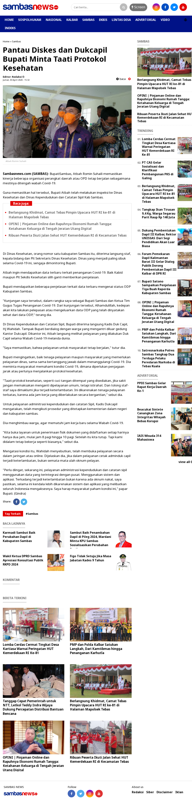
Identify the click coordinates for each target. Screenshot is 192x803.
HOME (9, 20)
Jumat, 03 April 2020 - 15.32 (16, 79)
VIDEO (165, 20)
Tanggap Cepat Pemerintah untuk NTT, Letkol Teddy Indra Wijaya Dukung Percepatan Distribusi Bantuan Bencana (33, 707)
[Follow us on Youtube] (99, 793)
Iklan (179, 792)
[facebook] (165, 7)
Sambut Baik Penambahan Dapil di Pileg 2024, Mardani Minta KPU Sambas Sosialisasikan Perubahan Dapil (90, 541)
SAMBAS (88, 20)
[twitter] (174, 7)
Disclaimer (165, 792)
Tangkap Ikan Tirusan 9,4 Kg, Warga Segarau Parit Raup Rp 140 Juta (158, 213)
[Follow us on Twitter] (80, 793)
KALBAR (72, 20)
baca (122, 78)
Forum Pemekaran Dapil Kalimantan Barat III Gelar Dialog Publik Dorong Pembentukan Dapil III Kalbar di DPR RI (159, 264)
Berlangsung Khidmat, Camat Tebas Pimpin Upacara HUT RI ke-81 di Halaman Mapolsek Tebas (98, 705)
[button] (185, 18)
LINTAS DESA (121, 20)
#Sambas (32, 513)
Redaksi (138, 792)
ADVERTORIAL (145, 20)
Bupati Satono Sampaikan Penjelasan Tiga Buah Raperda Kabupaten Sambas (159, 287)
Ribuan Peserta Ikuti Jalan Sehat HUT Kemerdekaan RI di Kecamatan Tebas (68, 235)
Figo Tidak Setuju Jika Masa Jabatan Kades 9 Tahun (90, 558)
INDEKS (10, 28)
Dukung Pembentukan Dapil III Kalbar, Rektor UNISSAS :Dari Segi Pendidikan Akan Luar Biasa (159, 238)
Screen (139, 7)
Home (6, 41)
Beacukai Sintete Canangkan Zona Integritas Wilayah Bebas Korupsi (151, 415)
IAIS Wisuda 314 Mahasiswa (149, 438)
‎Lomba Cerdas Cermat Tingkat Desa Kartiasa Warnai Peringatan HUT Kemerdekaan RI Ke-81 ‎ (31, 648)
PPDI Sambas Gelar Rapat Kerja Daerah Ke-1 (151, 387)
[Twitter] (24, 502)
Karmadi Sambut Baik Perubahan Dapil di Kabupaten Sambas (19, 537)
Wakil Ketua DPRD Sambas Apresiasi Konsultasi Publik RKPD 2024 (23, 560)
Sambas (16, 41)
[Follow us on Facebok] (71, 793)
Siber (150, 792)
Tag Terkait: (13, 513)
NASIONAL (54, 20)
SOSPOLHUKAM (29, 20)
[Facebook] (16, 502)
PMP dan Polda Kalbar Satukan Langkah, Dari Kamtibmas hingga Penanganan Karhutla (96, 648)
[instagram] (156, 7)
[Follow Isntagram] (90, 793)
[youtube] (183, 7)
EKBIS (103, 20)
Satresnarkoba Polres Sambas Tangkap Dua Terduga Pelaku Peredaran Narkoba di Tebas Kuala (158, 358)
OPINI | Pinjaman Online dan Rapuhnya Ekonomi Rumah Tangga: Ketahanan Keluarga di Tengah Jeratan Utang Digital (33, 763)
